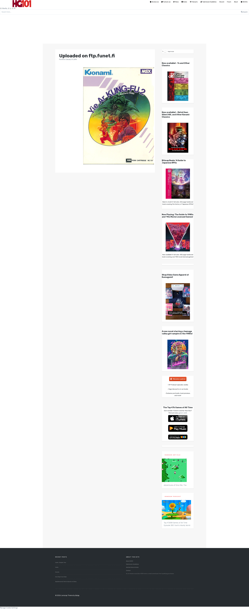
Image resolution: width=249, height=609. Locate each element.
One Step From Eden (61, 576)
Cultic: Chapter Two (60, 562)
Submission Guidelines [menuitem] (210, 2)
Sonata (57, 572)
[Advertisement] (124, 29)
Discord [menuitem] (221, 2)
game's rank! (183, 413)
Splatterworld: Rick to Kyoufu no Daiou (66, 581)
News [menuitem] (177, 2)
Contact (128, 570)
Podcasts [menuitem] (195, 2)
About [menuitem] (236, 2)
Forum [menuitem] (229, 2)
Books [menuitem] (185, 2)
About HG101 (129, 561)
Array (77, 595)
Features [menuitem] (166, 2)
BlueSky (4, 8)
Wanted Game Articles (132, 567)
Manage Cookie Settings (9, 608)
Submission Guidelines (132, 564)
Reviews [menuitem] (154, 2)
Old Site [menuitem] (245, 2)
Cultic (56, 567)
